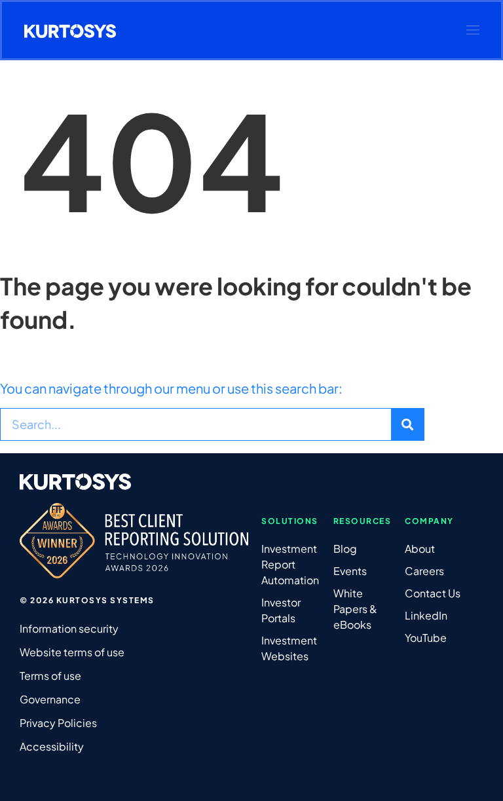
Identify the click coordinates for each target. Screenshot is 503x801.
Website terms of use (72, 652)
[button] (472, 30)
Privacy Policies (58, 723)
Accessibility (52, 746)
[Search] (407, 424)
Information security (69, 628)
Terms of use (50, 675)
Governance (50, 699)
